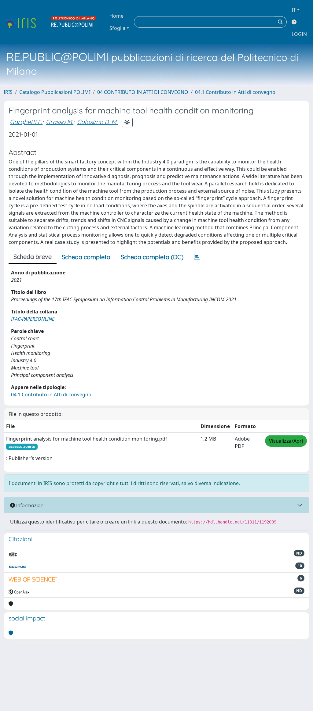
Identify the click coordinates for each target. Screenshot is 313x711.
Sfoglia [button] (117, 28)
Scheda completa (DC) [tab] (152, 257)
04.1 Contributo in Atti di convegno (235, 92)
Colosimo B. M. (97, 122)
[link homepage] (22, 22)
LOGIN (299, 34)
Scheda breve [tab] (32, 256)
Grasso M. (59, 122)
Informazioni (29, 505)
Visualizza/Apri (286, 441)
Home (116, 16)
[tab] (197, 257)
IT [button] (294, 9)
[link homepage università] (74, 22)
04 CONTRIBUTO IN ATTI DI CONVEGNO (142, 92)
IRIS (8, 92)
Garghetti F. (26, 122)
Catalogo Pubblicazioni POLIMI (54, 92)
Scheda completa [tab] (86, 257)
